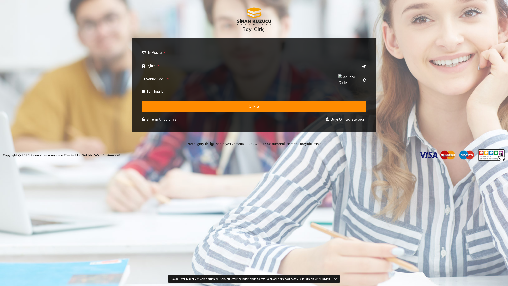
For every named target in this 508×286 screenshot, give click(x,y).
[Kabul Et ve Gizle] (335, 279)
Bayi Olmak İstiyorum (348, 119)
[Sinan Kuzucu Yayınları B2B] (254, 16)
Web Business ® (107, 155)
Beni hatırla (154, 91)
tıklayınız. (325, 279)
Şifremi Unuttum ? (161, 119)
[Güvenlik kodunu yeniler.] (364, 80)
